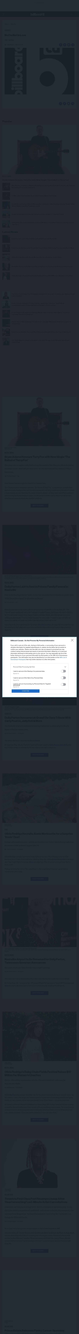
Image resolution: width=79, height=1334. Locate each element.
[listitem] (39, 667)
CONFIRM (25, 691)
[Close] (73, 641)
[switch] (63, 671)
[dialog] (39, 667)
